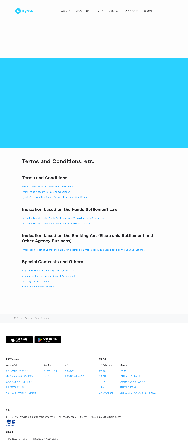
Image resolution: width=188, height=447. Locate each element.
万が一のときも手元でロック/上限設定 (21, 393)
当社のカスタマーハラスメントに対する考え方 (138, 393)
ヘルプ (46, 376)
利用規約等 (69, 371)
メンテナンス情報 (50, 371)
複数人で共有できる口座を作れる (19, 382)
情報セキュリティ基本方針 (130, 376)
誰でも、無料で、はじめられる (17, 371)
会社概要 (102, 371)
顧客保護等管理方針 (128, 387)
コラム (101, 387)
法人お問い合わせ (106, 393)
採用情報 (102, 376)
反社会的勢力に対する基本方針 (132, 382)
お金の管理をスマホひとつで (17, 387)
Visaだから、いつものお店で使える (19, 376)
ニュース (102, 382)
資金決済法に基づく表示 (74, 376)
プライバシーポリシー (128, 371)
